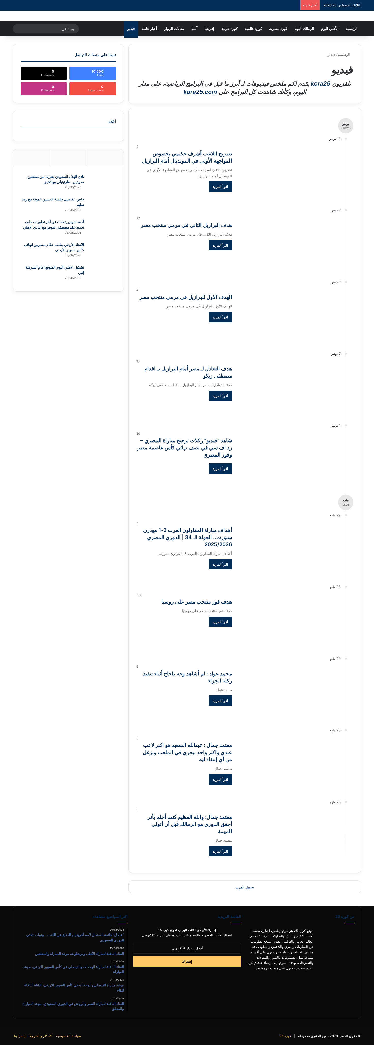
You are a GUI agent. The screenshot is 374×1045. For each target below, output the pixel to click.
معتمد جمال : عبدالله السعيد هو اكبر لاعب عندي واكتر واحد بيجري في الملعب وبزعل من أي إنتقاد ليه (187, 752)
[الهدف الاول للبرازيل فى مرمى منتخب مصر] (289, 316)
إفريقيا (209, 29)
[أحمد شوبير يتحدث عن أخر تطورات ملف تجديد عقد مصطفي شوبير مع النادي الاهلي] (102, 228)
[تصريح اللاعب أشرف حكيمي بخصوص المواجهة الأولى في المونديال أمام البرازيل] (289, 173)
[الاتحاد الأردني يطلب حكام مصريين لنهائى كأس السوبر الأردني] (102, 251)
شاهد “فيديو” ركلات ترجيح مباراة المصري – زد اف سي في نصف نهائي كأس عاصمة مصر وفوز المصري (184, 447)
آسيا (194, 29)
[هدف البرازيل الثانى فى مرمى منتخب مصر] (289, 244)
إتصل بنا (19, 1036)
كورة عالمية (253, 29)
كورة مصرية (278, 29)
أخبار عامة (149, 29)
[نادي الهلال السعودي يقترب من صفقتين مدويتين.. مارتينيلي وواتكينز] (102, 183)
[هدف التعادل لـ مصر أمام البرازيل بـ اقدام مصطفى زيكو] (289, 388)
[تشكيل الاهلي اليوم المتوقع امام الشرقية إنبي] (102, 274)
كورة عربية (229, 29)
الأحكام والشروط (41, 1036)
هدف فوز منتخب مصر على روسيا (196, 602)
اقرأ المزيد (220, 186)
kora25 (320, 83)
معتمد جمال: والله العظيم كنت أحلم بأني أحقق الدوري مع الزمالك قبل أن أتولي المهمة (189, 824)
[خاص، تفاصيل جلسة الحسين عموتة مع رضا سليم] (102, 206)
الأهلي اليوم (329, 29)
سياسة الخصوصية (68, 1036)
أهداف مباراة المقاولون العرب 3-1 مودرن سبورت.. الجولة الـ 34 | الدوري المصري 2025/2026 (187, 537)
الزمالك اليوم (304, 29)
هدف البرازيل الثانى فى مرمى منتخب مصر (186, 225)
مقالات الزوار (174, 29)
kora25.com (200, 92)
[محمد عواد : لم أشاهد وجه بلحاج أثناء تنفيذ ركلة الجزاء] (289, 693)
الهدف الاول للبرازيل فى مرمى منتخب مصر (185, 297)
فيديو (131, 29)
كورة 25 (285, 1036)
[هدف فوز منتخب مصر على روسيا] (289, 621)
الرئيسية (352, 29)
